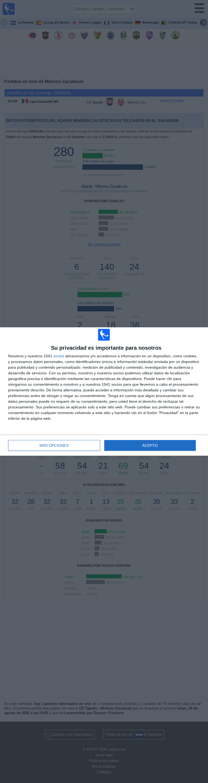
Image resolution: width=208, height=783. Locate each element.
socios (58, 356)
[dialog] (104, 391)
